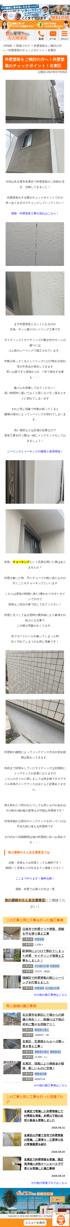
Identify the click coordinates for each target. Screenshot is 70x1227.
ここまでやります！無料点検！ (35, 878)
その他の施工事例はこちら (50, 994)
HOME (8, 45)
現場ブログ (23, 45)
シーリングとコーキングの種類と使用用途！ (35, 451)
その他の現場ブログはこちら (49, 1182)
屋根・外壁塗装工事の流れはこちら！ (35, 213)
